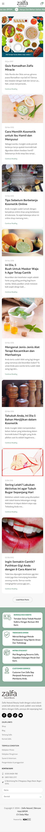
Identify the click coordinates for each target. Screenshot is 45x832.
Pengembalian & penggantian (13, 762)
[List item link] (22, 773)
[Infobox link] (22, 620)
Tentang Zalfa (7, 735)
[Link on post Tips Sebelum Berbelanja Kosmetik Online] (22, 178)
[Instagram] (9, 715)
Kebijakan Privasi (8, 750)
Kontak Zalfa (6, 739)
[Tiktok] (15, 715)
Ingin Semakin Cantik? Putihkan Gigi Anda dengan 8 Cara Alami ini (20, 565)
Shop (4, 726)
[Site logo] (22, 3)
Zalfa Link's (7, 722)
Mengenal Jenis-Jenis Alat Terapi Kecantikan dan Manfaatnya (22, 350)
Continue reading (11, 89)
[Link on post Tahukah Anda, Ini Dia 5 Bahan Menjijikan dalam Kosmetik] (22, 393)
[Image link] (9, 694)
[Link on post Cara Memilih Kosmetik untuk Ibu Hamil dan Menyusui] (22, 109)
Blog (3, 730)
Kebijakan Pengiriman (10, 754)
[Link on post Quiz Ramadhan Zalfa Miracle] (22, 36)
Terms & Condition (10, 746)
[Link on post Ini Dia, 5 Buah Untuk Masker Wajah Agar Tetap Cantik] (22, 242)
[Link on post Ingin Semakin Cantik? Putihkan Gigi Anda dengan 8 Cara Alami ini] (22, 535)
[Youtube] (20, 715)
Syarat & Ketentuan (9, 758)
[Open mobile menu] (3, 3)
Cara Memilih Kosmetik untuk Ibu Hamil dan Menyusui (20, 135)
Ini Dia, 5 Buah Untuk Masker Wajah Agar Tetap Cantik (21, 268)
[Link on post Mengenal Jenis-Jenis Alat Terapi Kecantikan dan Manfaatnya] (22, 318)
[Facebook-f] (4, 715)
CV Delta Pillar (22, 814)
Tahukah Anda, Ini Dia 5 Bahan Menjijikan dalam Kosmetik (20, 419)
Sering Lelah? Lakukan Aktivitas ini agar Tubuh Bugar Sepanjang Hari (20, 488)
